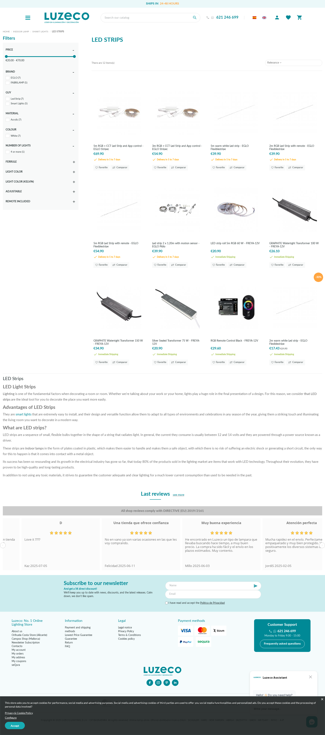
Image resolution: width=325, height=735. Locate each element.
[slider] (6, 56)
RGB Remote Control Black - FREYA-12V (234, 340)
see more (178, 494)
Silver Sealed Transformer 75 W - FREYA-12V (176, 342)
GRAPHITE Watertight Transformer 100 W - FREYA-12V (294, 245)
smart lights (23, 414)
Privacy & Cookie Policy (19, 713)
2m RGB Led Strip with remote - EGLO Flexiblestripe (291, 147)
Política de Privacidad (212, 603)
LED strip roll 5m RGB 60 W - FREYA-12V (235, 243)
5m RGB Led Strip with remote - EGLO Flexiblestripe (115, 245)
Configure (11, 717)
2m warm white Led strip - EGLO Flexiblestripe (288, 342)
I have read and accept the (196, 603)
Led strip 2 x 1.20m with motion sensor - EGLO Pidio (175, 245)
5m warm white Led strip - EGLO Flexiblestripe (230, 147)
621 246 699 (227, 17)
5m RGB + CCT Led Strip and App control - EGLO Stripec (118, 147)
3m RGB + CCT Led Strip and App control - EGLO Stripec (177, 147)
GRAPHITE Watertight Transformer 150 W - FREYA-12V (118, 342)
